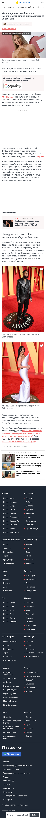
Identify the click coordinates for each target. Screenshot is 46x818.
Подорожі (30, 614)
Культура (29, 618)
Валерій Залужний (10, 690)
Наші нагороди (8, 781)
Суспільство (29, 494)
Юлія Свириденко (10, 705)
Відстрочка (30, 649)
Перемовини (8, 649)
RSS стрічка (7, 800)
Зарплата (29, 498)
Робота (29, 502)
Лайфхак (29, 622)
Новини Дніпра (9, 506)
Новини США (8, 607)
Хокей (28, 556)
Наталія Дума (11, 24)
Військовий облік (32, 657)
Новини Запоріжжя (11, 517)
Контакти (6, 784)
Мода (28, 610)
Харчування (31, 579)
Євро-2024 (30, 560)
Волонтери (7, 657)
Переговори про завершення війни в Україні (22, 7)
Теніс (28, 552)
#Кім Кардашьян (20, 446)
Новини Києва (9, 498)
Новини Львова (9, 513)
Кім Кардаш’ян (8, 97)
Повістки (29, 641)
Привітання (30, 629)
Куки (25, 815)
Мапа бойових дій (10, 641)
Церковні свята (32, 672)
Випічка (29, 717)
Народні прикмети (33, 676)
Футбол (29, 544)
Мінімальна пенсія (10, 733)
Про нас (6, 762)
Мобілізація (29, 637)
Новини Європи (9, 603)
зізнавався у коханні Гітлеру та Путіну (18, 442)
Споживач (30, 607)
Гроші (5, 544)
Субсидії (29, 510)
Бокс (28, 548)
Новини (5, 494)
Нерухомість (8, 552)
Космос (6, 579)
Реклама (6, 777)
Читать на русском (9, 29)
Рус (42, 2)
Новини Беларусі (10, 622)
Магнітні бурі (31, 626)
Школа (28, 517)
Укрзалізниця (8, 563)
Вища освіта (31, 521)
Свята (26, 668)
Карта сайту (7, 792)
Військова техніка (10, 660)
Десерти (29, 728)
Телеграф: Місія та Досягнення (15, 796)
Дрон (5, 587)
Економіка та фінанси (11, 540)
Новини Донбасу (10, 525)
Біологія (6, 583)
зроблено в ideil (9, 811)
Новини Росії (8, 610)
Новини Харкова (10, 502)
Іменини (29, 691)
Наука (4, 571)
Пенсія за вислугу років (10, 737)
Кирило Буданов (9, 694)
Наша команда (8, 788)
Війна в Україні (8, 637)
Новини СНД (8, 614)
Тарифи (6, 556)
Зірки (16, 218)
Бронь (28, 645)
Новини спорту (30, 540)
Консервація (31, 721)
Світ (3, 598)
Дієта (28, 583)
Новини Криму (9, 529)
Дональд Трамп (9, 678)
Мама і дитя (30, 576)
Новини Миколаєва (11, 532)
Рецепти (27, 712)
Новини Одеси (9, 510)
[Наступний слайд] (44, 7)
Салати (29, 732)
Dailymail (40, 156)
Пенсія (4, 712)
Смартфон (7, 591)
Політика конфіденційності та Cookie (17, 765)
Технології (7, 576)
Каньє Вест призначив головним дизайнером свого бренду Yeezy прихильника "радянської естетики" (22, 433)
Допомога (30, 525)
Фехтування (30, 563)
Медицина (30, 513)
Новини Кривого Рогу (11, 521)
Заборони (30, 684)
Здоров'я (28, 571)
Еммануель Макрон (11, 686)
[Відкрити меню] (3, 2)
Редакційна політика (11, 769)
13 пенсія (7, 717)
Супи (28, 725)
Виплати (29, 506)
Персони (5, 668)
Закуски (29, 736)
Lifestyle (27, 598)
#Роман (10, 446)
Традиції (29, 680)
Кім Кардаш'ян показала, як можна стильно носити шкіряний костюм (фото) (27, 223)
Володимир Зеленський (8, 674)
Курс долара (8, 560)
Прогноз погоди (32, 529)
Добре (34, 815)
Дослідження (31, 591)
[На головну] (23, 2)
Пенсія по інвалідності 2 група (12, 722)
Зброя (5, 653)
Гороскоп (29, 603)
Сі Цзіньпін (7, 682)
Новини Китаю (9, 618)
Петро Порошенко (10, 697)
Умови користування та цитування (16, 773)
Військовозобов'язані (34, 653)
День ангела (31, 688)
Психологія (30, 587)
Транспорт (7, 548)
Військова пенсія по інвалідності (11, 728)
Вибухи (6, 645)
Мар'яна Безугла (10, 701)
